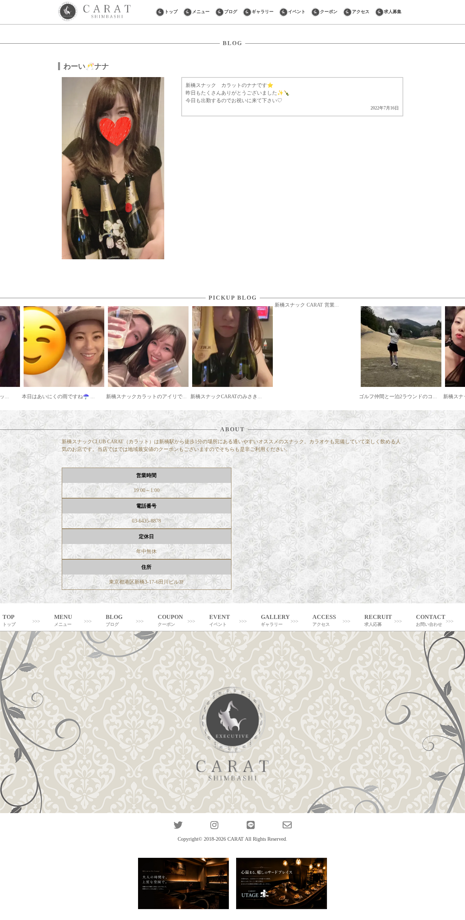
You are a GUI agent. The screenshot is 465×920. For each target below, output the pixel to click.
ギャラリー (263, 11)
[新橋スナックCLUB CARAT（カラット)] (94, 12)
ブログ (230, 11)
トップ (171, 11)
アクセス (360, 11)
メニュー (201, 11)
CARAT (235, 839)
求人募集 (392, 11)
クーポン (328, 11)
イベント (297, 11)
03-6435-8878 (146, 521)
